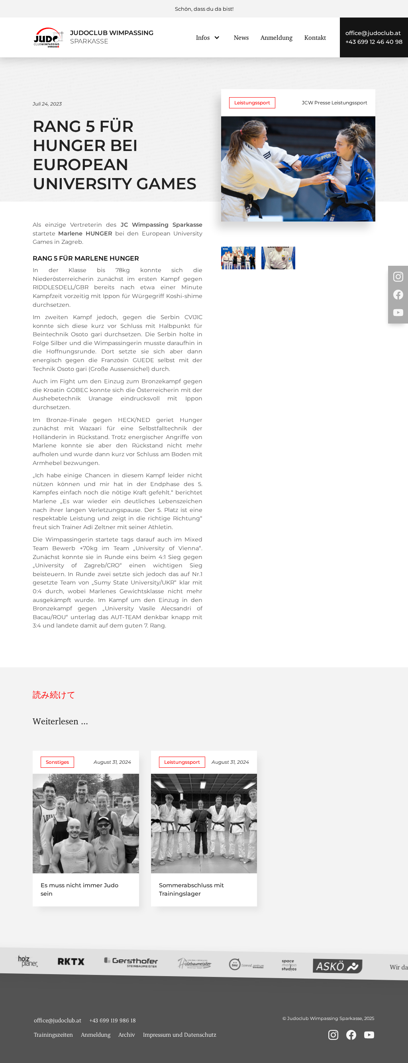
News (241, 37)
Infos (203, 37)
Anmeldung (276, 37)
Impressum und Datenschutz (179, 1034)
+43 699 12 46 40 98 (373, 41)
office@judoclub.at (373, 33)
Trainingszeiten (53, 1034)
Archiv (126, 1034)
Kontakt (315, 37)
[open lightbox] (238, 258)
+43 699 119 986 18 (112, 1020)
